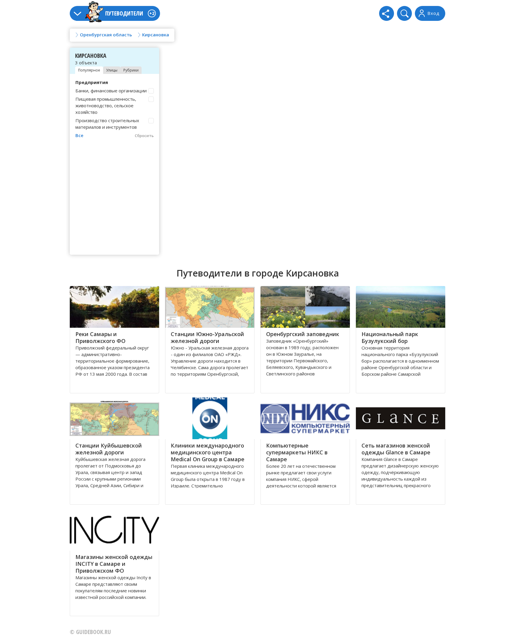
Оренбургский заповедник (302, 334)
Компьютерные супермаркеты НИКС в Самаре (297, 452)
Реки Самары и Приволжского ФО (100, 337)
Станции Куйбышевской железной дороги (108, 449)
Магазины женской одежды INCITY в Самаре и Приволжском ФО (113, 563)
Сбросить (144, 135)
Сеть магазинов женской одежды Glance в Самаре (396, 449)
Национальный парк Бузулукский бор (390, 337)
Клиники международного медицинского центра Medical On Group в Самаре (207, 452)
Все (79, 135)
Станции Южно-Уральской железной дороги (207, 337)
